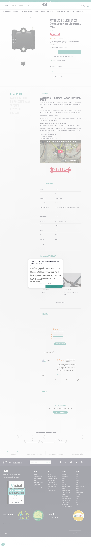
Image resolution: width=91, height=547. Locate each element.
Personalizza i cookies (37, 286)
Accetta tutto (54, 286)
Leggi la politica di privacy (35, 281)
